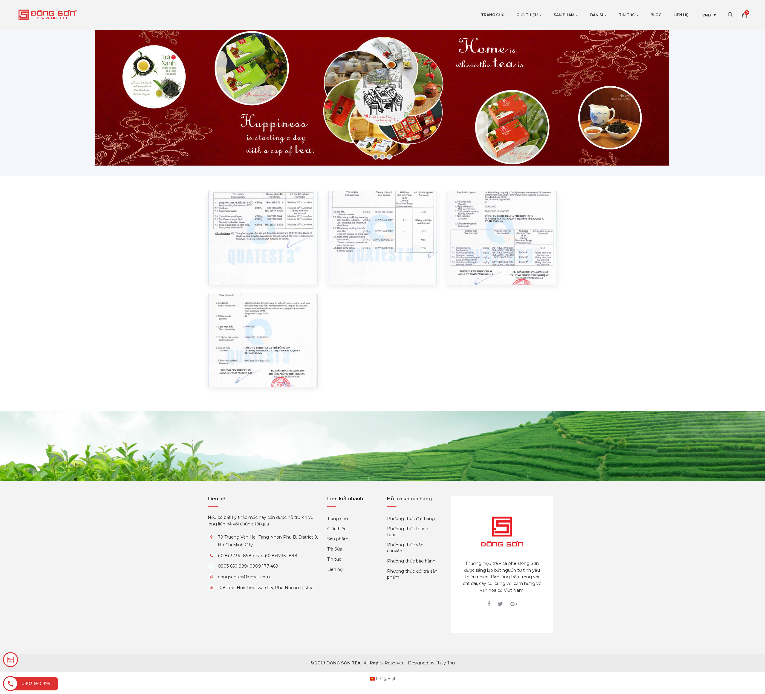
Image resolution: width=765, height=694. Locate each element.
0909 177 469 (264, 566)
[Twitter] (500, 604)
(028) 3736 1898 (235, 555)
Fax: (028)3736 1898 (276, 555)
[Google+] (513, 604)
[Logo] (502, 531)
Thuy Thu (445, 663)
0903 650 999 (232, 566)
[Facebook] (488, 604)
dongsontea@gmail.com (244, 577)
